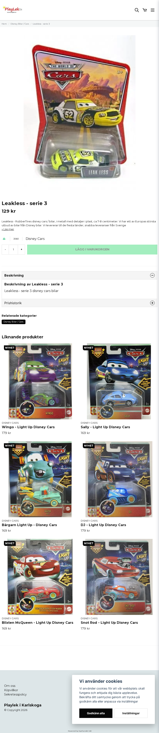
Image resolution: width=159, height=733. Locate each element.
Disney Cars (35, 239)
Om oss (9, 686)
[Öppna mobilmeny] (153, 10)
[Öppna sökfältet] (137, 10)
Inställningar (131, 713)
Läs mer (9, 229)
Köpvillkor (11, 690)
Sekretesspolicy (15, 694)
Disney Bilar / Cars (20, 23)
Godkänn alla (96, 713)
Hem (4, 23)
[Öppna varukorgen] (145, 10)
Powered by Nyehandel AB (79, 731)
